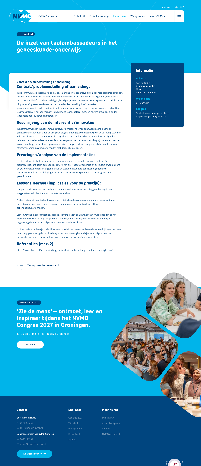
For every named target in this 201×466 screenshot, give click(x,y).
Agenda (72, 440)
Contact (106, 429)
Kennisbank (119, 16)
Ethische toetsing (99, 16)
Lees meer (30, 344)
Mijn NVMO (179, 7)
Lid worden (166, 7)
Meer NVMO (156, 16)
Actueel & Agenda (111, 423)
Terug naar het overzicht (43, 265)
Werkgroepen (137, 16)
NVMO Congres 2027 (29, 302)
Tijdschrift (79, 16)
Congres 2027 (75, 418)
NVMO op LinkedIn (111, 434)
